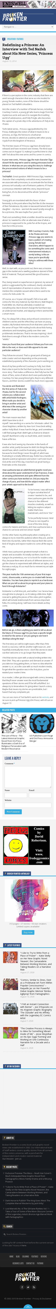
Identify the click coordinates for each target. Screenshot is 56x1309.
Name (7, 790)
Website (8, 800)
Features (20, 39)
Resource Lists (18, 1263)
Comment (10, 763)
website (45, 697)
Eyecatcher (11, 39)
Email (31, 790)
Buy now (28, 932)
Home (11, 1256)
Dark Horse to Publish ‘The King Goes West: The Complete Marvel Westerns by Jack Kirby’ (27, 1202)
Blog (18, 1256)
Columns (25, 1256)
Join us (18, 1158)
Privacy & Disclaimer (42, 1298)
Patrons (40, 1263)
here (24, 1245)
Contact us (30, 1263)
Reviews (44, 1256)
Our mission (8, 1158)
